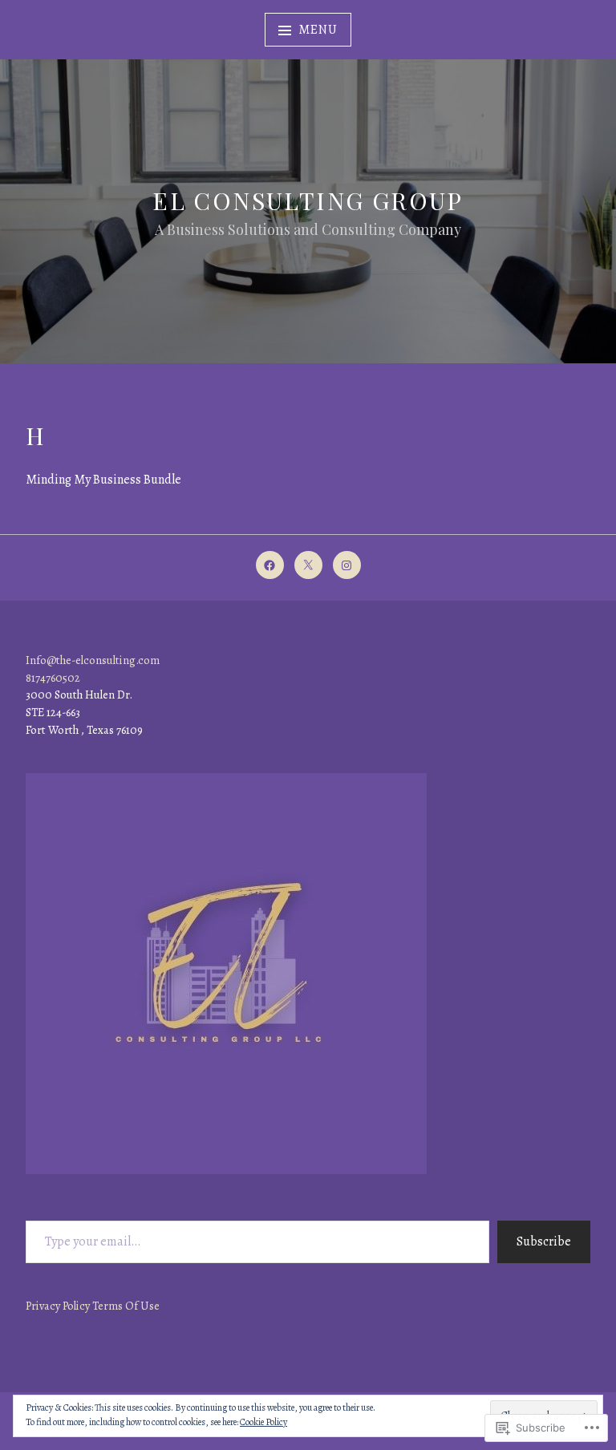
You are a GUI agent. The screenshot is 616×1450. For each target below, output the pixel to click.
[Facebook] (270, 565)
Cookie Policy (263, 1422)
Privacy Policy (58, 1306)
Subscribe (544, 1241)
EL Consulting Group (308, 200)
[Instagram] (347, 565)
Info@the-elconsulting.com (93, 660)
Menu (317, 29)
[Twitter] (308, 565)
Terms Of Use (126, 1306)
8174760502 (53, 678)
